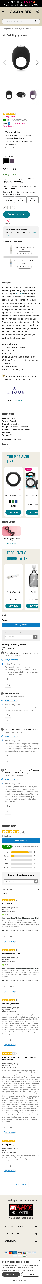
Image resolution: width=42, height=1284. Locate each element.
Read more (29, 1270)
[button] (3, 12)
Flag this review (9, 941)
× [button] (39, 1261)
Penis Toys (18, 29)
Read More (11, 543)
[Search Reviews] (36, 881)
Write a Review (15, 117)
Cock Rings (29, 29)
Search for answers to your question (19, 633)
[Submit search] (35, 637)
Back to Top (20, 1184)
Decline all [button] (31, 1274)
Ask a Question (8, 126)
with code (21, 2)
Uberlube (34, 592)
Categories (7, 29)
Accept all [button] (11, 1274)
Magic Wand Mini (13, 592)
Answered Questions (18, 123)
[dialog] (21, 1271)
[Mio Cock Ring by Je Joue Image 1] (21, 58)
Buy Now (13, 512)
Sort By (3, 648)
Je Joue (19, 293)
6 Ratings (6, 117)
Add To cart (18, 214)
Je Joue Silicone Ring (13, 495)
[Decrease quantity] (4, 207)
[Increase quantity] (13, 207)
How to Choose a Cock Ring (11, 539)
